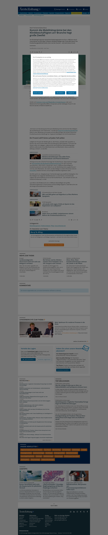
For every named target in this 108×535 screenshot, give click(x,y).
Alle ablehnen (60, 92)
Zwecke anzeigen (38, 92)
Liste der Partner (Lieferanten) (40, 87)
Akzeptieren (71, 92)
